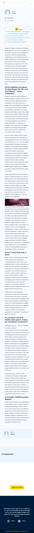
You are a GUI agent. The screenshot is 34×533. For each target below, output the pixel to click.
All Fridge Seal (16, 531)
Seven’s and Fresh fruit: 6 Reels (15, 35)
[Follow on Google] (19, 521)
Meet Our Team (16, 487)
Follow (13, 521)
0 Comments (10, 20)
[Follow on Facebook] (8, 521)
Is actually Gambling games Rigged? (16, 42)
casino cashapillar (20, 142)
